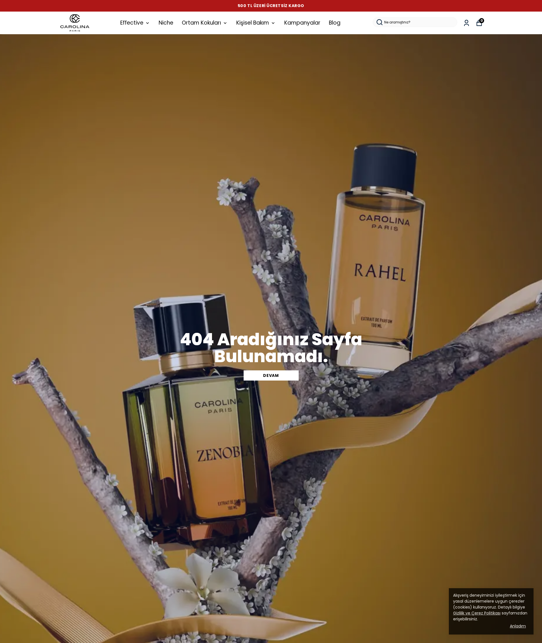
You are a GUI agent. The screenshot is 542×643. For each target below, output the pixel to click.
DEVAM (271, 375)
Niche (166, 23)
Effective (131, 23)
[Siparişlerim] (466, 23)
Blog (334, 23)
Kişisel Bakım (252, 23)
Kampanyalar (302, 23)
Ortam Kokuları (201, 23)
